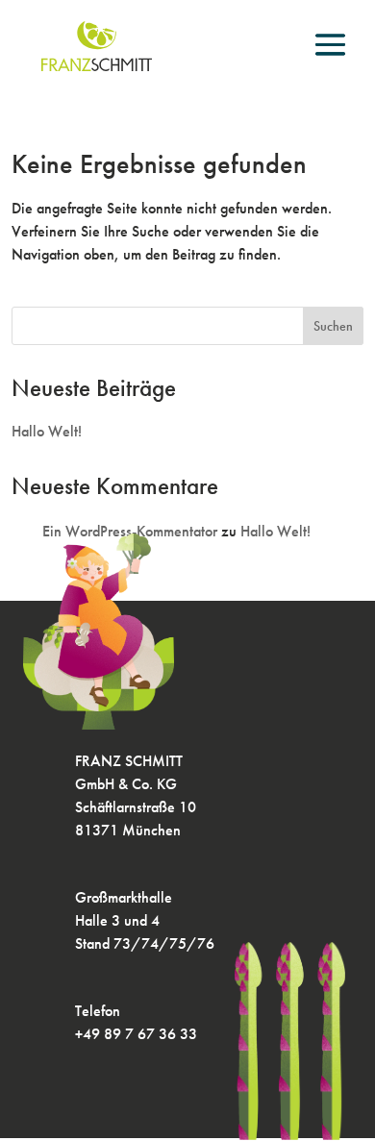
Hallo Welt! (47, 431)
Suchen (333, 326)
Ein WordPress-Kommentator (129, 531)
